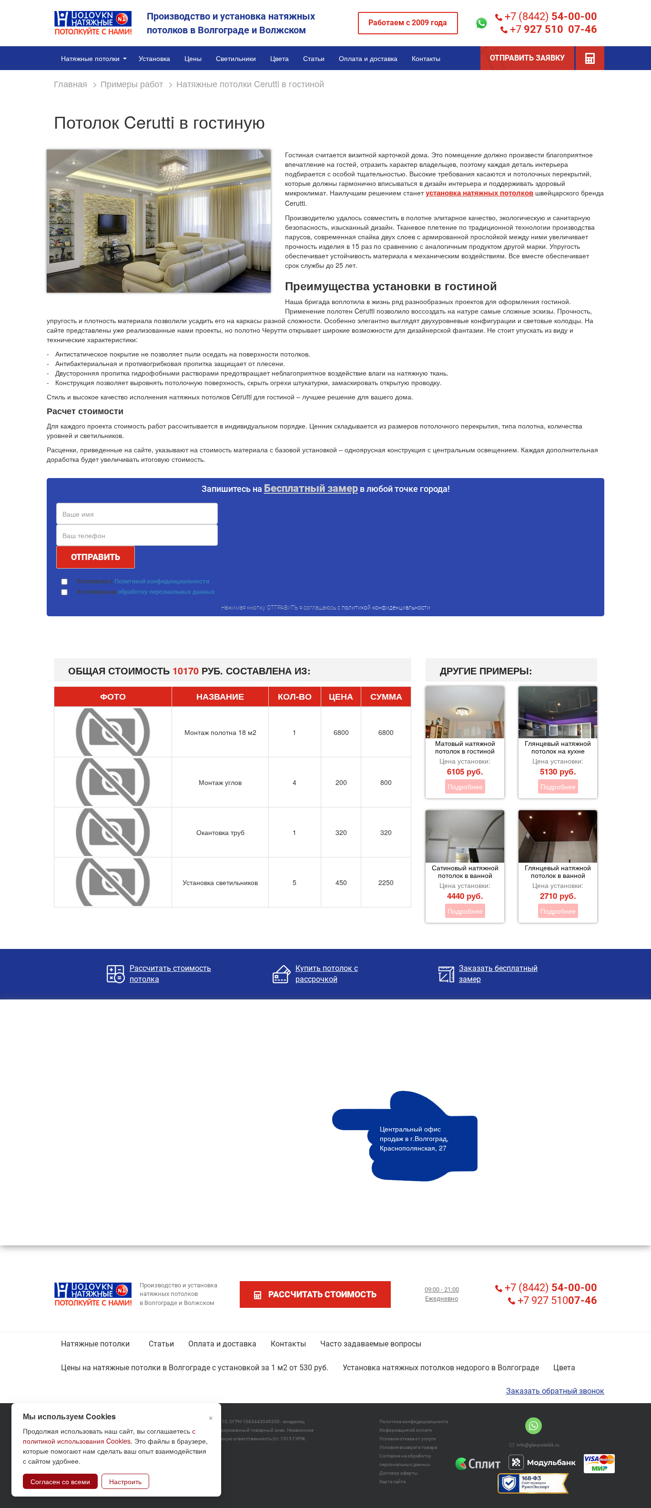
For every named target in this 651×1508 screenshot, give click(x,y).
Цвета (564, 1367)
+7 (552, 29)
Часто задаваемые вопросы (370, 1343)
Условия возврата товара (408, 1447)
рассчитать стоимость (322, 1294)
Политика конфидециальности (413, 1421)
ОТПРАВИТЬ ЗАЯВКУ (527, 57)
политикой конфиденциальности (386, 607)
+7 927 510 (556, 1300)
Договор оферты (398, 1473)
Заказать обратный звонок (555, 1391)
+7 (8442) (549, 16)
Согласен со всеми (60, 1481)
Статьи (161, 1343)
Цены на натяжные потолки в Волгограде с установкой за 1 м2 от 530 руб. (194, 1367)
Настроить (125, 1481)
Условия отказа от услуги (407, 1438)
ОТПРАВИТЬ (95, 557)
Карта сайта (392, 1481)
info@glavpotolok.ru (538, 1444)
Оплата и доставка (222, 1343)
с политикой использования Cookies (109, 1436)
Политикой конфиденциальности (161, 581)
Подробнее (465, 786)
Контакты (288, 1343)
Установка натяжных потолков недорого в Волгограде (441, 1367)
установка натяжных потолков (479, 192)
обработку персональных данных (166, 591)
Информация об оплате (405, 1430)
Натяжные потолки (95, 1343)
